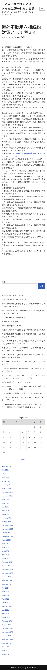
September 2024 (7, 536)
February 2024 (7, 562)
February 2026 (7, 485)
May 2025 (5, 507)
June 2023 (5, 591)
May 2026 (5, 474)
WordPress (31, 668)
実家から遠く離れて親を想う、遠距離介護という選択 (23, 330)
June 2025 (5, 503)
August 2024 (6, 540)
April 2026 (5, 477)
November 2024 (7, 529)
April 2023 (5, 599)
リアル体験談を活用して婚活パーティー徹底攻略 (22, 393)
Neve (13, 668)
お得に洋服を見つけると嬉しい (14, 300)
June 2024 (5, 547)
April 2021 (5, 614)
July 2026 (5, 470)
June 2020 (5, 650)
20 (23, 442)
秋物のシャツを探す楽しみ (13, 295)
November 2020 (7, 632)
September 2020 (7, 639)
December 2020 (7, 628)
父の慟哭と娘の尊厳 (10, 322)
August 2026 (6, 466)
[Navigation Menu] (42, 9)
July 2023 (5, 588)
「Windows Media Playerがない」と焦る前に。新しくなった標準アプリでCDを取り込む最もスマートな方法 (23, 407)
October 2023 (6, 577)
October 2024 (6, 533)
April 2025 (5, 511)
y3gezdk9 (7, 37)
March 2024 (6, 558)
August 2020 (6, 643)
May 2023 (5, 595)
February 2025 (7, 518)
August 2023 (6, 584)
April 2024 (5, 555)
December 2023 (7, 569)
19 (16, 442)
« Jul (22, 459)
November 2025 (7, 496)
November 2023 (7, 573)
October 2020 (6, 636)
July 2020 (5, 647)
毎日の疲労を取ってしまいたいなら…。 (18, 382)
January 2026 (6, 488)
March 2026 (6, 481)
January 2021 (6, 625)
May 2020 (5, 654)
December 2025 (7, 492)
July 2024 (5, 544)
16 (41, 437)
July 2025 (5, 499)
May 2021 (5, 610)
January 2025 (6, 522)
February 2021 (7, 621)
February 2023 (7, 606)
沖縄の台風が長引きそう (12, 326)
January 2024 (6, 566)
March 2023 (6, 603)
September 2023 (7, 580)
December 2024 (7, 525)
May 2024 (5, 551)
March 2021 (6, 617)
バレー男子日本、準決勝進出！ (14, 317)
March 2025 (6, 514)
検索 (3, 282)
